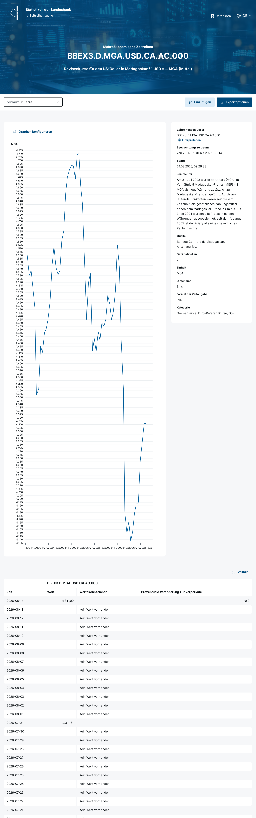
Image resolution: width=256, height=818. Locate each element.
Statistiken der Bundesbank (48, 10)
